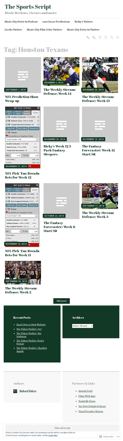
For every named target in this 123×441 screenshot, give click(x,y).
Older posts (62, 301)
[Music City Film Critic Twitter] (111, 35)
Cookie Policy (53, 435)
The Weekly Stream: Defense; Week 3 (98, 214)
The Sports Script (28, 6)
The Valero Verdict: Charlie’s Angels (31, 349)
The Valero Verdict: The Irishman (28, 335)
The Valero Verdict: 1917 (29, 329)
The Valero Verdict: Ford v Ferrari (30, 342)
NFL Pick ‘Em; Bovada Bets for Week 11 (22, 253)
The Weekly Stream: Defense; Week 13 (98, 98)
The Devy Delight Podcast (92, 406)
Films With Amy (86, 396)
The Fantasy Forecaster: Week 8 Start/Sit (59, 226)
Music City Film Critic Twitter (44, 29)
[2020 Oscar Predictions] (93, 35)
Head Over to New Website (31, 324)
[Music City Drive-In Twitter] (117, 35)
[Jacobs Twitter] (105, 35)
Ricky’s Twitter (84, 21)
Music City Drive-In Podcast (21, 21)
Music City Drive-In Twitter (83, 29)
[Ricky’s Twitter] (99, 35)
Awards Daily (85, 391)
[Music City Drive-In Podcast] (87, 35)
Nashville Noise (86, 401)
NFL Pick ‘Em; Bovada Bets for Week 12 (22, 175)
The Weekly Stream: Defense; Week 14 (60, 91)
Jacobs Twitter (13, 29)
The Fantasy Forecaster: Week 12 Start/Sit (98, 150)
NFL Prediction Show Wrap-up (22, 98)
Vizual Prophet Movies (90, 411)
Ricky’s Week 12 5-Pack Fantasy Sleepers (58, 150)
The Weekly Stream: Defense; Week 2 (21, 290)
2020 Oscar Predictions (56, 21)
